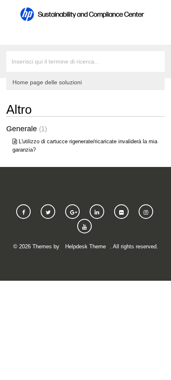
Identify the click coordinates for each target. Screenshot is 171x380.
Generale (25, 129)
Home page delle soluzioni (47, 82)
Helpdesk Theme (85, 246)
